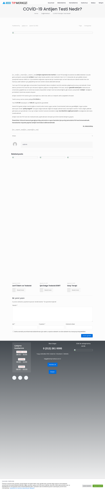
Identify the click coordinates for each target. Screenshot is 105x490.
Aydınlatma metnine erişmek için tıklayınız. (22, 488)
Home (36, 13)
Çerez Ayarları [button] (87, 486)
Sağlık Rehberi (45, 13)
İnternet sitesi (70, 324)
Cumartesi (21, 359)
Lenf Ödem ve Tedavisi (21, 286)
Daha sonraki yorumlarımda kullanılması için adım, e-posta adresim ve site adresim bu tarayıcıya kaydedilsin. (50, 331)
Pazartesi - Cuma (21, 352)
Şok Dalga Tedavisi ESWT (50, 286)
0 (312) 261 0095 (52, 348)
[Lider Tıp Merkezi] (15, 3)
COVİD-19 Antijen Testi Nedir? (62, 13)
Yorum (14, 305)
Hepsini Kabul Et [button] (98, 486)
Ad (13, 324)
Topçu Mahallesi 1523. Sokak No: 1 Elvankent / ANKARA (52, 354)
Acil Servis (21, 366)
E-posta (42, 324)
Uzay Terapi (72, 286)
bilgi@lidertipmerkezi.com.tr (52, 359)
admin (24, 26)
